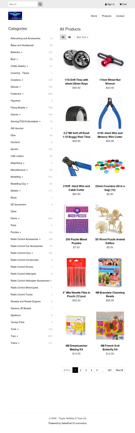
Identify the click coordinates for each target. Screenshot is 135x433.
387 (110, 370)
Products (106, 15)
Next (118, 370)
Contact (120, 15)
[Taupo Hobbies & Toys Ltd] (15, 16)
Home (94, 15)
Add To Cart (78, 87)
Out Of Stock (78, 300)
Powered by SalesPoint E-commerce (68, 423)
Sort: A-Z (82, 37)
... (103, 370)
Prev (67, 370)
